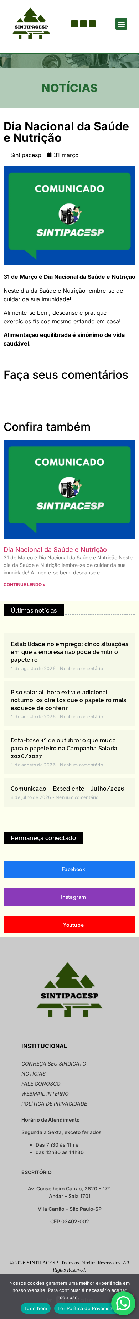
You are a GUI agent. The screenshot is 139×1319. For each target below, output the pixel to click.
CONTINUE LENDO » (25, 584)
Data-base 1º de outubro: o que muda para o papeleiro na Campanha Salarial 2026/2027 (65, 748)
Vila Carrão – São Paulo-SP (70, 1209)
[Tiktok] (92, 23)
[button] (121, 24)
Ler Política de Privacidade (88, 1308)
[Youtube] (83, 23)
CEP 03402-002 (69, 1221)
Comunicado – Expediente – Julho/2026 (67, 788)
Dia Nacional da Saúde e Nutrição (55, 549)
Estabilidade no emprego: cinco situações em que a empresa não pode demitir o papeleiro (69, 652)
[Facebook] (74, 23)
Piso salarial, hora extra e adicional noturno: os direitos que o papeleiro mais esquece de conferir (68, 700)
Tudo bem (35, 1308)
